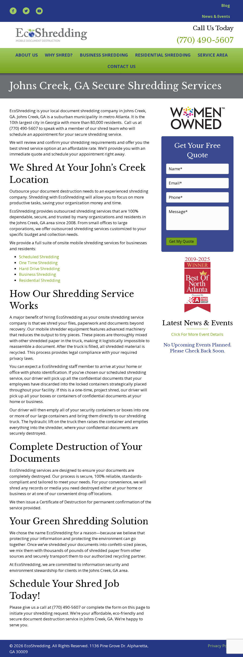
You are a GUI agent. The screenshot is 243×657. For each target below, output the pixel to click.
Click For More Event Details (197, 334)
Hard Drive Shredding (39, 268)
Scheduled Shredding (39, 256)
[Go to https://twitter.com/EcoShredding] (26, 11)
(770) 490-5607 (205, 40)
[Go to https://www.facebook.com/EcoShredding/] (13, 11)
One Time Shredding (38, 262)
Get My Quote (181, 241)
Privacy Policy (221, 645)
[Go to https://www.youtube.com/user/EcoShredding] (39, 11)
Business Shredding (37, 274)
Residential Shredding (39, 280)
